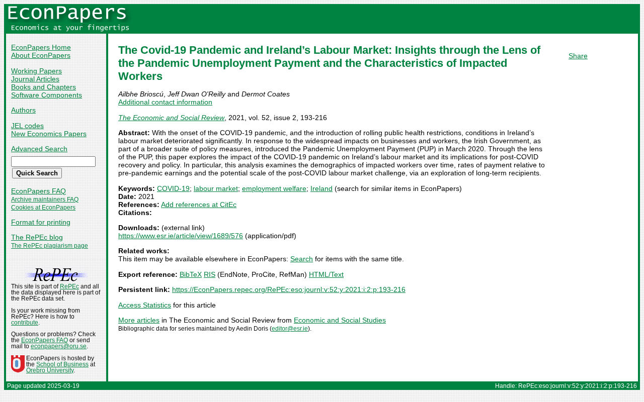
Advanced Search (39, 149)
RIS (209, 274)
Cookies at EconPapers (43, 208)
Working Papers (36, 71)
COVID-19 (173, 188)
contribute (24, 323)
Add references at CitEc (198, 204)
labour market (216, 188)
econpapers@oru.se (59, 346)
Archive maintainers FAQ (44, 199)
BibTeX (191, 274)
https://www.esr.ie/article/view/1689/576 (180, 236)
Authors (23, 110)
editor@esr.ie (290, 329)
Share (578, 56)
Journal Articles (35, 79)
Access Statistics (144, 305)
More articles (138, 320)
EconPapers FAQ (38, 191)
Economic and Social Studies (340, 320)
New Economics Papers (49, 134)
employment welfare (274, 188)
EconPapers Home (41, 47)
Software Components (46, 95)
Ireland (321, 188)
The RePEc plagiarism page (49, 246)
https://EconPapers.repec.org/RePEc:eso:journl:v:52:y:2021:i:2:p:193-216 (289, 289)
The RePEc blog (37, 237)
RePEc (69, 286)
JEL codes (27, 126)
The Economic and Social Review (171, 118)
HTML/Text (326, 274)
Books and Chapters (43, 87)
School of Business (62, 364)
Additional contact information (165, 102)
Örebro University (49, 370)
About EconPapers (40, 55)
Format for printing (40, 222)
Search (301, 259)
